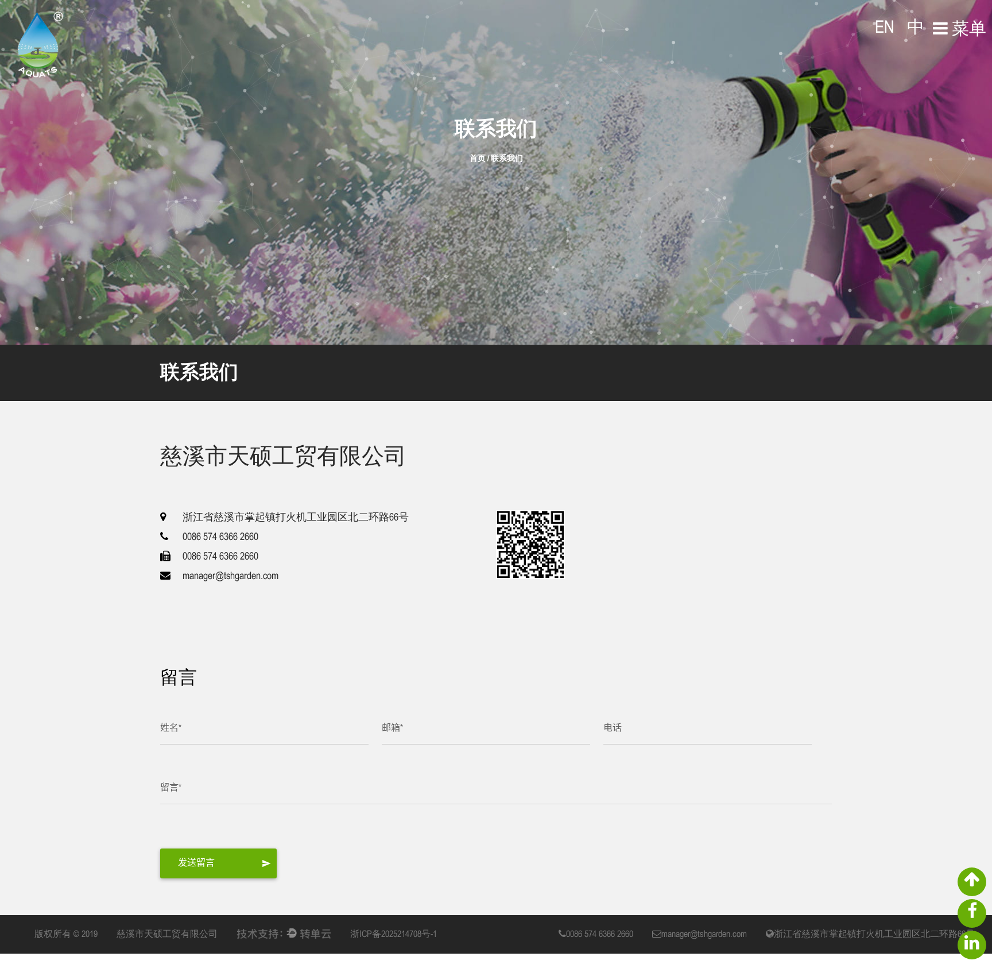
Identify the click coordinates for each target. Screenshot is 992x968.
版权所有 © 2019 (66, 934)
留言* (170, 788)
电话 (612, 728)
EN (884, 28)
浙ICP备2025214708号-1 (393, 934)
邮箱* (392, 728)
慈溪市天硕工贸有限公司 (167, 934)
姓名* (170, 728)
